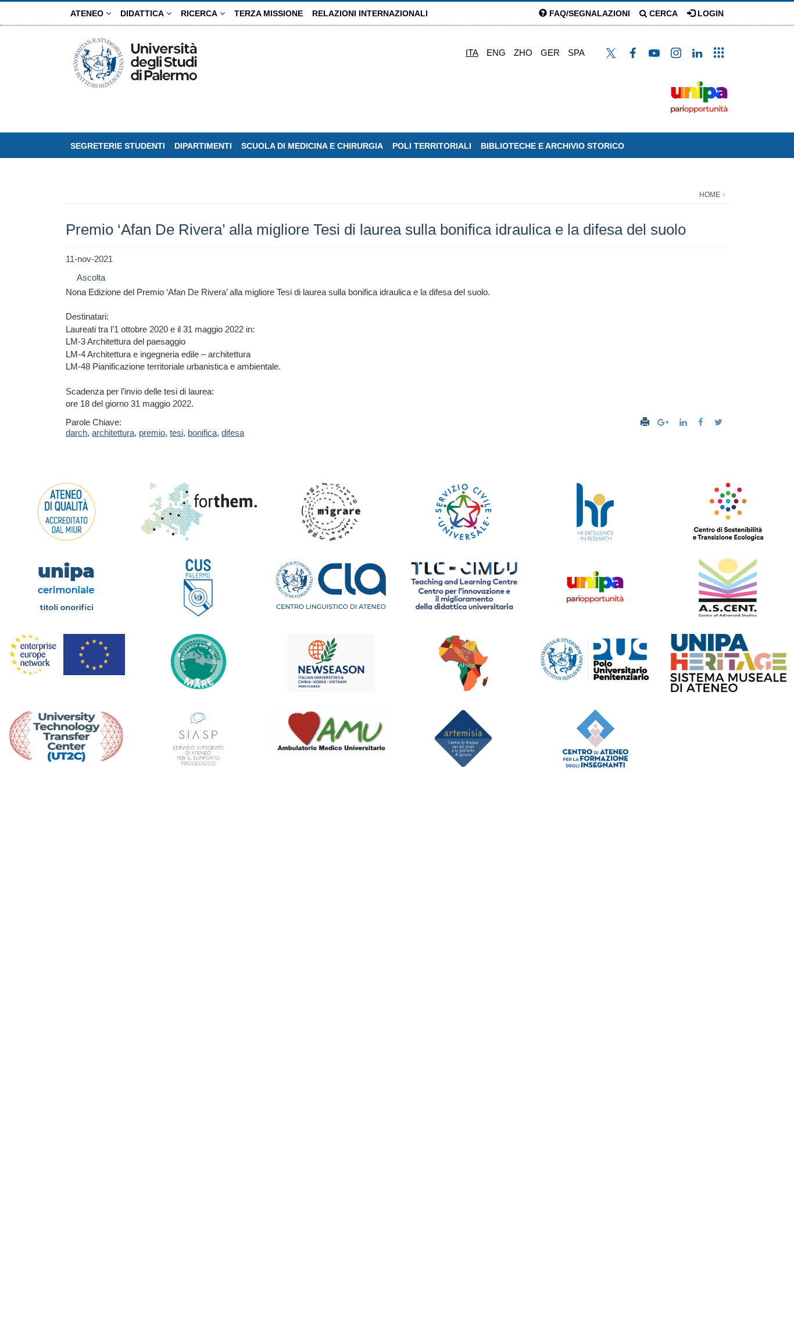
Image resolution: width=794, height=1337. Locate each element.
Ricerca (200, 13)
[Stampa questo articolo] (645, 422)
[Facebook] (702, 422)
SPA (576, 53)
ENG (496, 53)
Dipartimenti (203, 145)
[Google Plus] (664, 422)
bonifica (202, 433)
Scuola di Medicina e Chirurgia (312, 145)
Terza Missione (268, 13)
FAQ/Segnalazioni (588, 13)
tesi (176, 433)
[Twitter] (719, 422)
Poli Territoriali (431, 145)
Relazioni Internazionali (370, 13)
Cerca (662, 13)
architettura (113, 433)
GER (550, 53)
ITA (472, 53)
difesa (232, 433)
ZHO (523, 53)
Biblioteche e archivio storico (552, 145)
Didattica (143, 13)
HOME (709, 195)
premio (152, 433)
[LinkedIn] (684, 422)
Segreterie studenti (117, 145)
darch (76, 433)
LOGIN (709, 13)
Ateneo (88, 13)
